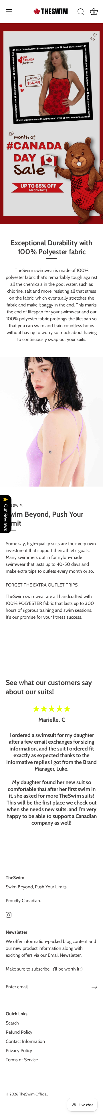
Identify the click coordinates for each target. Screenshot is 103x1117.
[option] (51, 123)
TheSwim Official (33, 1094)
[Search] (81, 12)
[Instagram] (8, 914)
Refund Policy (19, 1032)
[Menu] (9, 11)
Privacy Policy (19, 1050)
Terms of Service (22, 1059)
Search (12, 1023)
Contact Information (25, 1041)
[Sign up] (94, 987)
